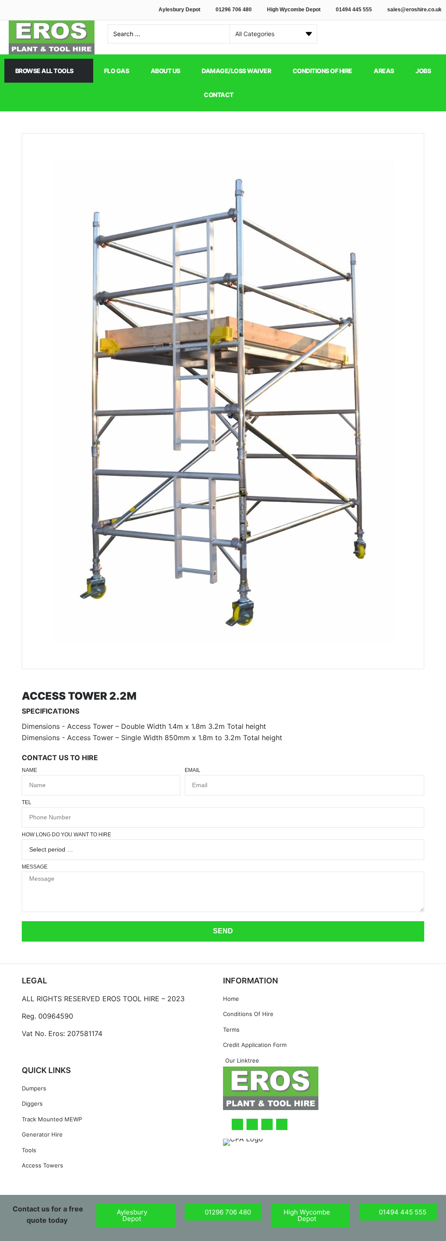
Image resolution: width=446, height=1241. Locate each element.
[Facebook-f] (237, 1124)
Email (192, 770)
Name (29, 770)
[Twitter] (252, 1124)
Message (34, 867)
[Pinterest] (281, 1124)
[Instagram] (267, 1124)
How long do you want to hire (66, 835)
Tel (26, 802)
